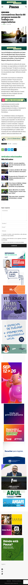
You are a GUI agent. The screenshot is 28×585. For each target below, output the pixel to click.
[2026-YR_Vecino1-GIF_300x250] (14, 284)
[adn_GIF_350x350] (14, 343)
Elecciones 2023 (4, 179)
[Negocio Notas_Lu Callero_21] (14, 100)
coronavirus (15, 143)
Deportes (3, 193)
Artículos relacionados (11, 157)
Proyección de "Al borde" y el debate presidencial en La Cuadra (18, 178)
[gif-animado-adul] (14, 498)
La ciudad (7, 12)
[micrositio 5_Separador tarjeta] (14, 138)
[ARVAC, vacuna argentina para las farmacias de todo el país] (4, 164)
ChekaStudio (20, 583)
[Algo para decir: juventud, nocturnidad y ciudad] (4, 198)
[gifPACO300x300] (14, 423)
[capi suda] (11, 403)
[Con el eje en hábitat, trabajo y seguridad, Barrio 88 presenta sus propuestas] (4, 184)
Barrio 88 (9, 143)
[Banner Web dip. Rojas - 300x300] (14, 489)
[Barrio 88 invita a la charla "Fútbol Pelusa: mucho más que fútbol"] (4, 191)
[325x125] (14, 267)
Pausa (2, 10)
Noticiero (7, 10)
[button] (26, 7)
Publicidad (9, 581)
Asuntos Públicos (3, 166)
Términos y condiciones (16, 581)
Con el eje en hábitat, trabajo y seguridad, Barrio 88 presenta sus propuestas (17, 184)
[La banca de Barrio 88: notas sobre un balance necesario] (4, 171)
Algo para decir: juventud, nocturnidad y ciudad (17, 197)
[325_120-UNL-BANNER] (14, 361)
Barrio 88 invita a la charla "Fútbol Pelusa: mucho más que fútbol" (17, 191)
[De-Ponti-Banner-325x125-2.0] (14, 353)
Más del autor (7, 159)
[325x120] (14, 258)
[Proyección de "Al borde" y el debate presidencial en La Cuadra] (4, 178)
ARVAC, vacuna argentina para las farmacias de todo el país (17, 164)
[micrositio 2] (14, 48)
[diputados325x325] (14, 463)
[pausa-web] (14, 293)
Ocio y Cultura (4, 199)
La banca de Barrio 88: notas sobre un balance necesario (17, 170)
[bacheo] (14, 441)
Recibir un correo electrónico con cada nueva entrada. (13, 242)
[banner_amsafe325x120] (14, 506)
